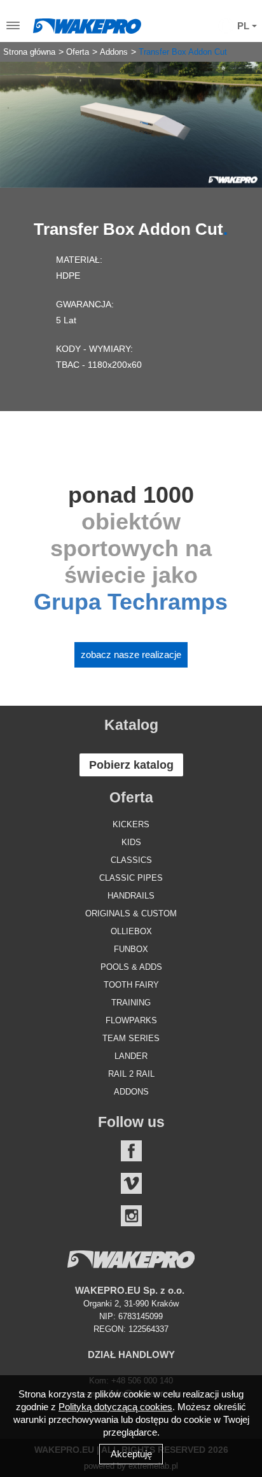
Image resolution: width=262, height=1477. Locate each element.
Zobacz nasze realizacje (131, 654)
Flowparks (131, 1020)
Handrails (131, 895)
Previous (19, 114)
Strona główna (29, 52)
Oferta (77, 52)
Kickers (131, 824)
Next (243, 114)
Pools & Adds (131, 967)
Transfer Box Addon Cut (183, 52)
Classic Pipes (131, 878)
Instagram (131, 1215)
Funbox (131, 949)
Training (131, 1002)
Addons (114, 52)
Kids (131, 842)
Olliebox (131, 931)
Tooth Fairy (131, 985)
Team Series (131, 1038)
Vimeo (131, 1183)
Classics (131, 860)
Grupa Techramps (131, 602)
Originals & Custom (131, 913)
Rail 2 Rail (131, 1074)
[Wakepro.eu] (87, 23)
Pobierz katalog (131, 765)
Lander (131, 1056)
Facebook (131, 1150)
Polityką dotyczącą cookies (115, 1406)
